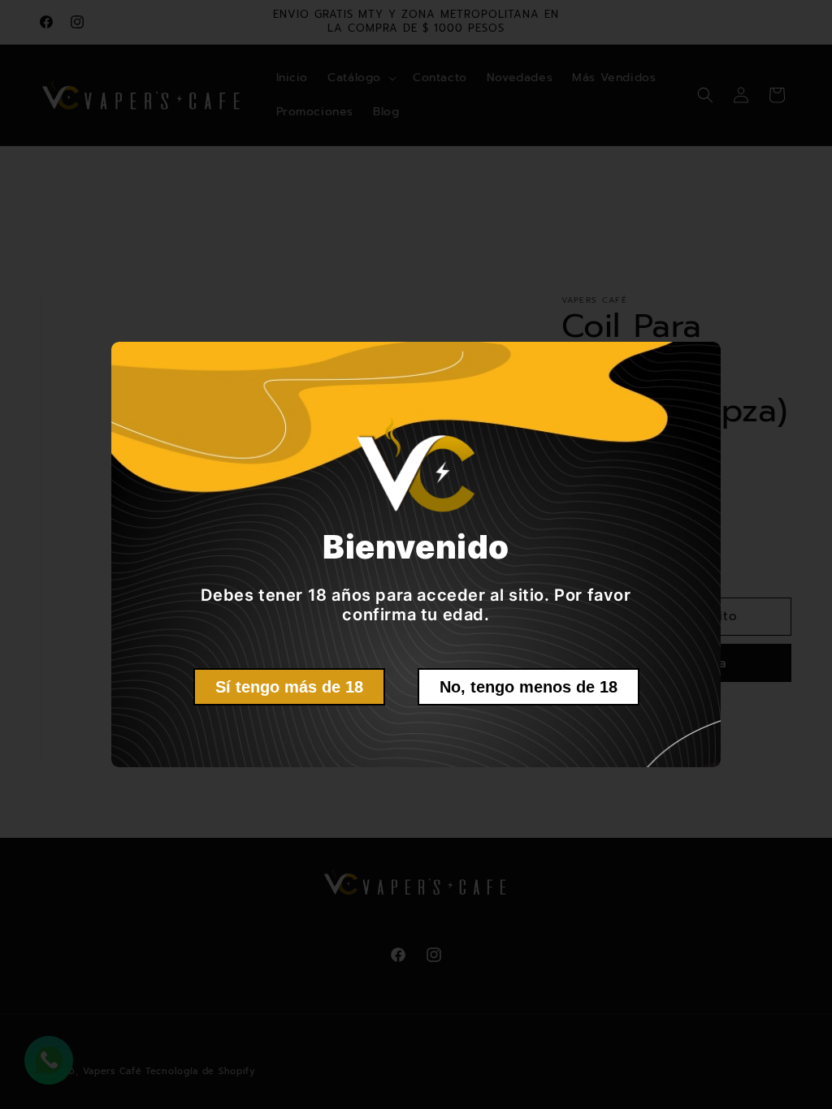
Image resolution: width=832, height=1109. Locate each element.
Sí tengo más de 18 (289, 687)
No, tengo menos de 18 (529, 687)
